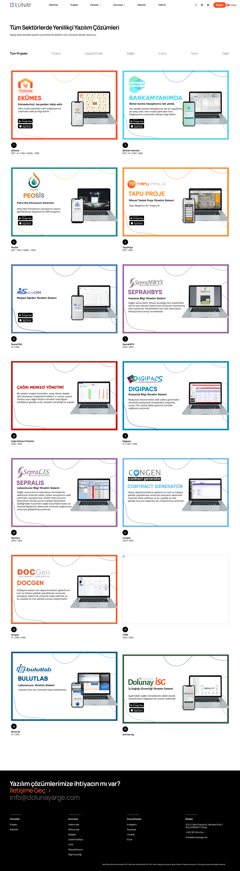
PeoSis (14, 247)
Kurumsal (118, 5)
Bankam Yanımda (130, 150)
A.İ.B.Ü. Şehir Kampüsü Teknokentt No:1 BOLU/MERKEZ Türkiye (204, 826)
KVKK (71, 844)
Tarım (194, 53)
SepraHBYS (128, 344)
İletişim (219, 5)
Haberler (141, 5)
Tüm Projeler (19, 53)
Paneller (94, 5)
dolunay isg (128, 734)
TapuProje (127, 247)
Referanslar (73, 829)
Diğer (225, 53)
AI (18, 153)
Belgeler (72, 834)
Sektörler (53, 5)
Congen (126, 537)
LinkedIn (131, 834)
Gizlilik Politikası (75, 839)
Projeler (74, 5)
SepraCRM (16, 344)
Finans (56, 53)
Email (129, 839)
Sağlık (131, 53)
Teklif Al (162, 5)
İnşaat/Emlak (94, 53)
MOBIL (30, 153)
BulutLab (15, 731)
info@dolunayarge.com (45, 797)
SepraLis (15, 537)
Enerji (163, 53)
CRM (22, 153)
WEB (37, 153)
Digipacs (126, 441)
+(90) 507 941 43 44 (195, 832)
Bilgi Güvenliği (75, 854)
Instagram (132, 824)
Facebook (131, 829)
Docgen (15, 634)
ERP (13, 153)
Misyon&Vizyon (75, 849)
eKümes (15, 150)
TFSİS (125, 634)
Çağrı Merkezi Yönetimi (22, 441)
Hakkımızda (73, 824)
